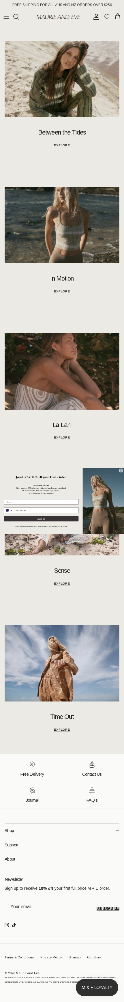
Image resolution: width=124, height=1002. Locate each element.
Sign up (41, 518)
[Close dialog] (121, 470)
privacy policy (42, 526)
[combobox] (8, 510)
